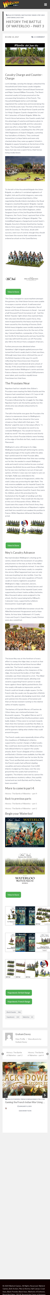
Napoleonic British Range (19, 992)
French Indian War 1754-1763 (33, 1099)
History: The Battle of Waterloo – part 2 (21, 808)
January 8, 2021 (25, 1106)
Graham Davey (23, 1034)
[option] (25, 1097)
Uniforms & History (15, 17)
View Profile (20, 1039)
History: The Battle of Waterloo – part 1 (21, 803)
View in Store (13, 292)
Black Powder (14, 15)
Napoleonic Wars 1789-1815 (33, 15)
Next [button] (44, 1095)
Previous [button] (5, 1095)
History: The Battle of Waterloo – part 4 (21, 793)
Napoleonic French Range (19, 1001)
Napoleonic (13, 1017)
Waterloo (28, 1017)
